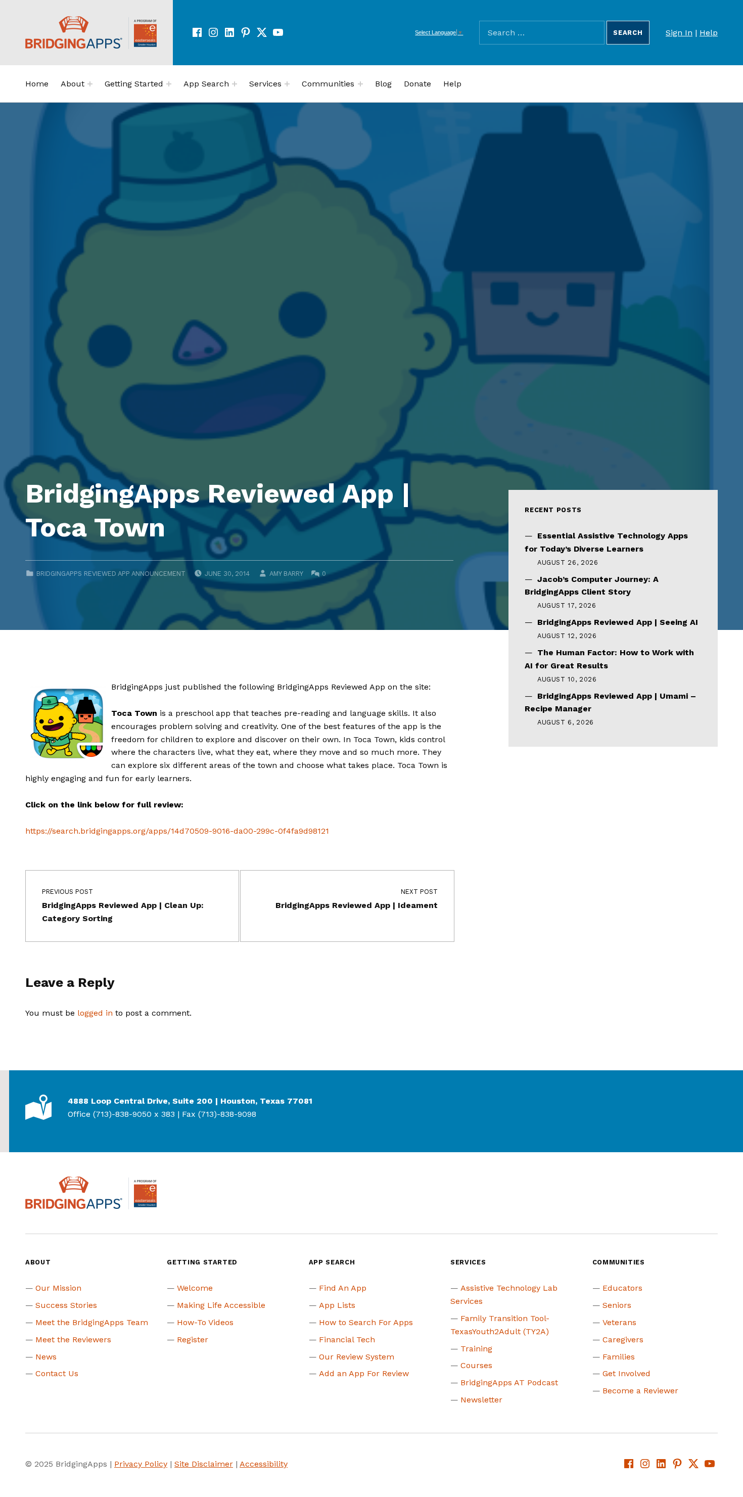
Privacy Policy (140, 1464)
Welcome (195, 1288)
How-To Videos (205, 1322)
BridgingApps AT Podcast (509, 1382)
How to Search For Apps (366, 1322)
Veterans (619, 1322)
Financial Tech (347, 1339)
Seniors (616, 1305)
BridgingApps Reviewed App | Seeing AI (617, 622)
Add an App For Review (364, 1373)
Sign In (679, 32)
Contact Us (56, 1373)
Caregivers (622, 1339)
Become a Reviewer (640, 1390)
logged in (95, 1013)
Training (476, 1348)
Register (192, 1339)
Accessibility (264, 1464)
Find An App (342, 1288)
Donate (417, 83)
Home (37, 83)
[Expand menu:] (89, 83)
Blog (383, 83)
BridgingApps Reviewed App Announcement (110, 573)
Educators (622, 1288)
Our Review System (356, 1357)
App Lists (337, 1305)
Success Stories (66, 1305)
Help (709, 32)
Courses (476, 1365)
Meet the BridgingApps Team (91, 1322)
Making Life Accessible (221, 1305)
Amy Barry (286, 573)
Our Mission (58, 1288)
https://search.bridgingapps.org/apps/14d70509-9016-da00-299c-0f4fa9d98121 (177, 831)
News (46, 1357)
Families (618, 1357)
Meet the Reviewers (73, 1339)
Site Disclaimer (203, 1464)
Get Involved (626, 1373)
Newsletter (481, 1399)
